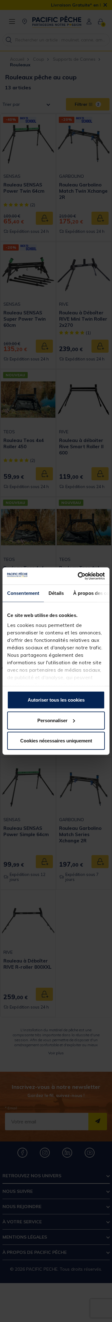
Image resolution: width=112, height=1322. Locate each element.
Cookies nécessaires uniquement (56, 740)
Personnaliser (52, 720)
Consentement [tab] (23, 593)
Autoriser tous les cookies (56, 700)
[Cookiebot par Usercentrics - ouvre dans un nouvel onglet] (79, 576)
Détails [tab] (56, 593)
